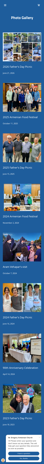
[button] (7, 5)
